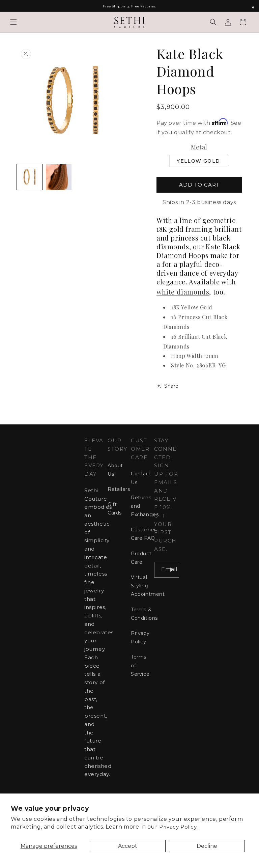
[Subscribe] (171, 570)
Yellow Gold (198, 161)
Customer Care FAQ (143, 534)
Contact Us (141, 478)
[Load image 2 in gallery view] (58, 177)
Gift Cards (115, 508)
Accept (127, 846)
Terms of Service (140, 665)
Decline (207, 846)
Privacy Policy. (178, 827)
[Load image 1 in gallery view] (29, 177)
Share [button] (171, 386)
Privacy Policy (140, 637)
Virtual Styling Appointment (148, 585)
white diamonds (182, 291)
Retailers (119, 489)
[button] (13, 22)
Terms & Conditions (144, 614)
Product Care (141, 558)
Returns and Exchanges (145, 506)
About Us (115, 470)
